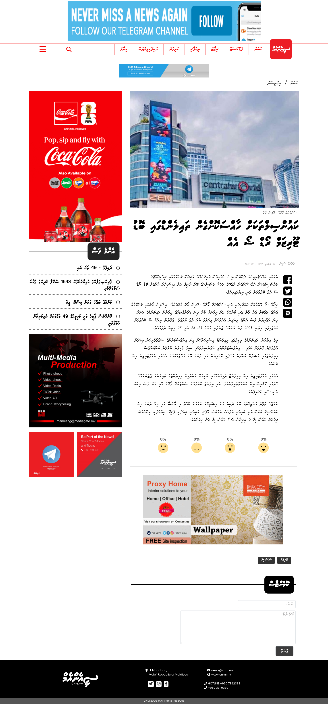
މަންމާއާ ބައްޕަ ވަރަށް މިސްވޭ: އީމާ (89, 303)
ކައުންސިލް (266, 559)
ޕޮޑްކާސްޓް (236, 49)
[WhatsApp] (287, 302)
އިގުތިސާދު (274, 83)
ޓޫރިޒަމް (284, 559)
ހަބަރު (258, 49)
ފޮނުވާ (284, 651)
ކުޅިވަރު (174, 49)
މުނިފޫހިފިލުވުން (148, 49)
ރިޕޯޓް (214, 49)
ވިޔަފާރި (195, 49)
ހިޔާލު (123, 49)
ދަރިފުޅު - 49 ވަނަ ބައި (94, 268)
